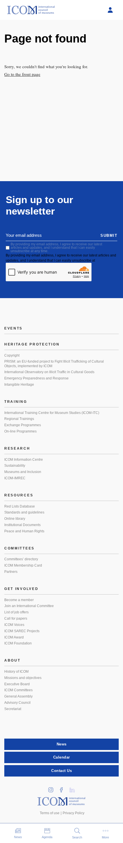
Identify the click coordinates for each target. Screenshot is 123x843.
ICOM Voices (14, 625)
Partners (10, 572)
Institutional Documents (22, 525)
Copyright (11, 355)
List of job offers (16, 612)
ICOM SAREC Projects (21, 631)
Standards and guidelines (24, 512)
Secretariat (12, 709)
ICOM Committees (18, 690)
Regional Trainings (19, 419)
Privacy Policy (73, 813)
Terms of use (49, 813)
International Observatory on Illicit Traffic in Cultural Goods (49, 372)
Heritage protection (31, 344)
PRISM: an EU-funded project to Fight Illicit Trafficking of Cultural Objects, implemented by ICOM (54, 363)
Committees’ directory (21, 559)
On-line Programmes (20, 431)
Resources (18, 495)
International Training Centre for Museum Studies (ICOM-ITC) (51, 413)
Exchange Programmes (22, 425)
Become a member (19, 600)
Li (74, 788)
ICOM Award (14, 637)
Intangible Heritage (19, 385)
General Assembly (18, 696)
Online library (14, 519)
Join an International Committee (29, 606)
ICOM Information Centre (23, 460)
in (52, 788)
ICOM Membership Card (23, 565)
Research (17, 448)
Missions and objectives (22, 678)
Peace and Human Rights (24, 531)
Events (13, 328)
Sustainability (14, 466)
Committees (19, 548)
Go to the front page (22, 74)
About (12, 660)
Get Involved (21, 589)
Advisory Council (17, 703)
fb (63, 788)
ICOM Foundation (18, 643)
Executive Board (17, 684)
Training (15, 402)
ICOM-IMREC (14, 478)
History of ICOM (16, 672)
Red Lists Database (19, 506)
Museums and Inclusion (22, 472)
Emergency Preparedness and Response (36, 378)
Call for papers (15, 618)
